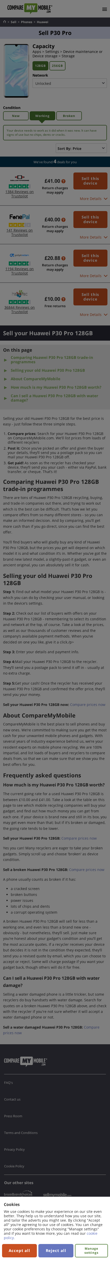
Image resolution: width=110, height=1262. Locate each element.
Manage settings (91, 1250)
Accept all (19, 1250)
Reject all (56, 1250)
